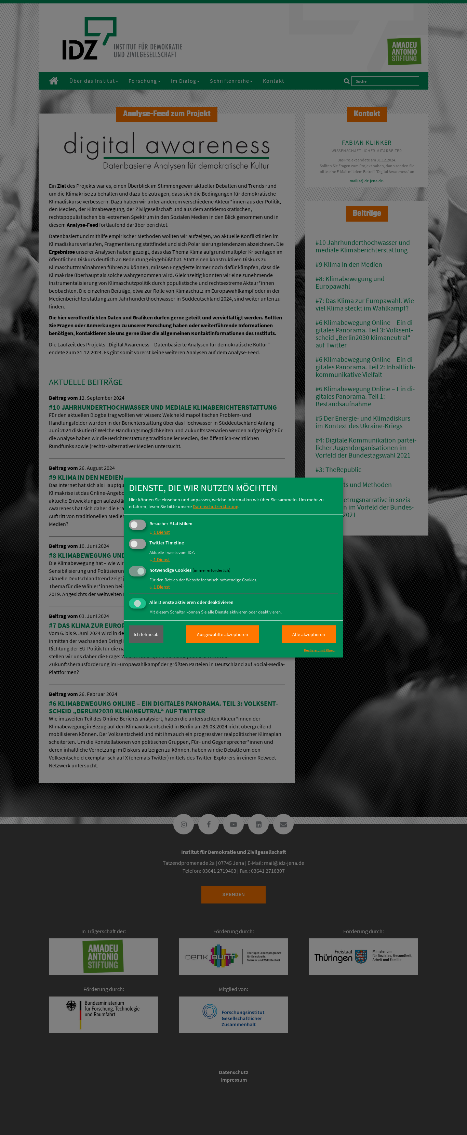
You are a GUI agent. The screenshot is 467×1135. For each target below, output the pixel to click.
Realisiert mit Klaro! (319, 650)
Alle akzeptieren (308, 634)
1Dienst (159, 532)
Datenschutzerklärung (215, 506)
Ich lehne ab (146, 634)
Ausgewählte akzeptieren (222, 634)
